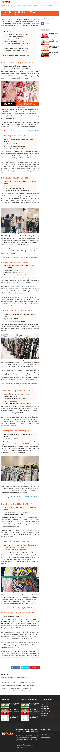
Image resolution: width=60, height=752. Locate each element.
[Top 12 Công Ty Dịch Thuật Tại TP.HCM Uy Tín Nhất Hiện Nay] (5, 712)
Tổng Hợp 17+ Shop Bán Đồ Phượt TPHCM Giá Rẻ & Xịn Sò (16, 688)
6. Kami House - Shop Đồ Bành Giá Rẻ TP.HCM (15, 46)
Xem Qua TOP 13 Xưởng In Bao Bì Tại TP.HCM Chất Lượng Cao (14, 705)
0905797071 (24, 747)
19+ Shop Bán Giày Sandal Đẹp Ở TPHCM (24, 257)
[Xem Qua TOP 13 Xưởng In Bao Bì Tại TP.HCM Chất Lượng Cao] (5, 705)
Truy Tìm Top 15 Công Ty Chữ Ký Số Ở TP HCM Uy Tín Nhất (14, 717)
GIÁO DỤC (46, 5)
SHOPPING (30, 5)
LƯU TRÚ (50, 5)
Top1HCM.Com (16, 23)
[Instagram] (46, 735)
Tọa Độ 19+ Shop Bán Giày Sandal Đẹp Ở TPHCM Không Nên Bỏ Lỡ (18, 685)
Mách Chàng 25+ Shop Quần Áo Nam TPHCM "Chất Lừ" (15, 680)
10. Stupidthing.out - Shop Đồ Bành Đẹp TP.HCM (16, 55)
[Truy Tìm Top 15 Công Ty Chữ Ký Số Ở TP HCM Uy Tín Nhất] (5, 718)
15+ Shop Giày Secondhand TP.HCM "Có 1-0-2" (25, 130)
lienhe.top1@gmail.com (26, 745)
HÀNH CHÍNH (5, 700)
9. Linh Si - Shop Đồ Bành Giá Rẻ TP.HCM (14, 53)
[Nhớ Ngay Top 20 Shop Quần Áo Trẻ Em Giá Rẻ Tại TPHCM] (45, 35)
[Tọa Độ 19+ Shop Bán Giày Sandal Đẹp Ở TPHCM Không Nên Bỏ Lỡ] (45, 54)
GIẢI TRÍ (35, 5)
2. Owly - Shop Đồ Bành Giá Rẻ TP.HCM (13, 36)
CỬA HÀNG (4, 9)
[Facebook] (42, 735)
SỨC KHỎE (40, 5)
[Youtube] (53, 735)
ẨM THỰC (24, 5)
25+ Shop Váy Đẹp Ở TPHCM (24, 608)
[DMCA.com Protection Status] (46, 738)
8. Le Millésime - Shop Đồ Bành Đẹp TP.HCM (15, 50)
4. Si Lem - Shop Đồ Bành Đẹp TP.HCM (13, 41)
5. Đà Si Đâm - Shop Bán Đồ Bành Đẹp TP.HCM (15, 43)
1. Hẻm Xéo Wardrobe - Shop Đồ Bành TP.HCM (15, 34)
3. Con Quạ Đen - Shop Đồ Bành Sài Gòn (14, 39)
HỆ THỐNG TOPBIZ (46, 700)
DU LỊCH (14, 5)
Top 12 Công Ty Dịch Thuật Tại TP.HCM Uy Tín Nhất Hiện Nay (14, 711)
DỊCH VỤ (10, 5)
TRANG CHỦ (4, 5)
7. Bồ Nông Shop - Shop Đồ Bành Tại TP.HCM (15, 48)
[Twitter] (49, 735)
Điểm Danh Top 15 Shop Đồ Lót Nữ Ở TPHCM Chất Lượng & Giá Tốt (18, 682)
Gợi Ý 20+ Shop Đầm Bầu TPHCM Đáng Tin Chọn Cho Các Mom (17, 691)
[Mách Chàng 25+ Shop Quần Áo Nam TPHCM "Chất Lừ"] (45, 42)
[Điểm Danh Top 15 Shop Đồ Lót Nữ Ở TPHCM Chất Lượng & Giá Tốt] (45, 48)
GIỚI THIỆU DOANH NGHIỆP (29, 700)
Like (58, 23)
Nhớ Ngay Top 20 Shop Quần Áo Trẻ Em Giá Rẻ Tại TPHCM (16, 677)
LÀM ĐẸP (19, 5)
